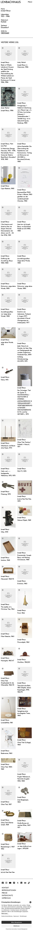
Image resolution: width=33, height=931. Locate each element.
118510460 (5, 33)
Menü (30, 2)
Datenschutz (7, 895)
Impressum (6, 898)
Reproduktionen (9, 890)
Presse (4, 893)
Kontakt (5, 888)
